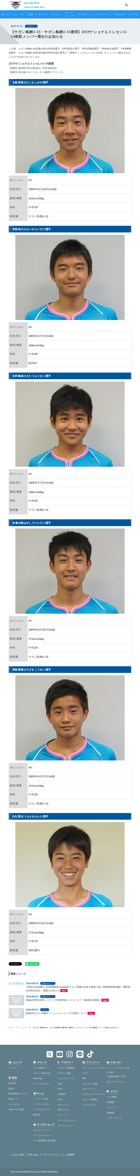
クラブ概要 (111, 1097)
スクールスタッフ (65, 1125)
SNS (84, 1078)
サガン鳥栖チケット (41, 1068)
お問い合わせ (33, 1155)
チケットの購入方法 (41, 1073)
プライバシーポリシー (52, 1155)
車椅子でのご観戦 (16, 1109)
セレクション (63, 1104)
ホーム (11, 1027)
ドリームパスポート (41, 1083)
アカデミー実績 (64, 1073)
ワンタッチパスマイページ (93, 1094)
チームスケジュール (41, 1109)
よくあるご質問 (17, 1155)
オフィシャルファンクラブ (93, 1068)
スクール (61, 1115)
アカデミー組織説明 (66, 1068)
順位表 (11, 1088)
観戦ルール (13, 1099)
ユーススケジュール (66, 1078)
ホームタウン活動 (89, 1083)
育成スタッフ (63, 1110)
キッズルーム (14, 1104)
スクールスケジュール (67, 1120)
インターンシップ (114, 1118)
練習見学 (37, 1114)
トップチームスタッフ (42, 1104)
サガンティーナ (88, 1089)
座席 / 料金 (37, 1078)
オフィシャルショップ (42, 1135)
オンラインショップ (41, 1130)
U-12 (60, 1099)
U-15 (60, 1089)
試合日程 (12, 1083)
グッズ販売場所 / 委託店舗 (44, 1140)
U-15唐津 (62, 1094)
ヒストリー (111, 1107)
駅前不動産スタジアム (18, 1093)
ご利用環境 (69, 1155)
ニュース (23, 1027)
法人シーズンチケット (116, 1081)
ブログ (85, 1073)
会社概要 (110, 1102)
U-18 (60, 1083)
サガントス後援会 (89, 1099)
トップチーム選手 (40, 1099)
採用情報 (110, 1112)
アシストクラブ (88, 1104)
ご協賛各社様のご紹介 (116, 1076)
